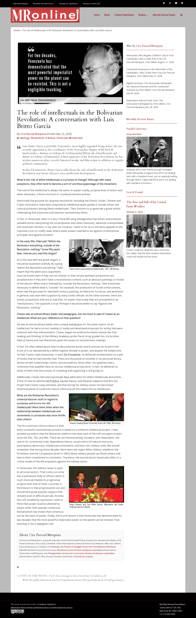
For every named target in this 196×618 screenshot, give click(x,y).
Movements (37, 138)
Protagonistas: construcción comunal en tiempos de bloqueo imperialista (81, 553)
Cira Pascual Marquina (33, 134)
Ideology (25, 138)
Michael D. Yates (134, 211)
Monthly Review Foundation (172, 604)
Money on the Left (91, 3)
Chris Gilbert (151, 62)
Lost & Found (134, 192)
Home (97, 14)
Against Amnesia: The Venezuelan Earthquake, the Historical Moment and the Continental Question (149, 86)
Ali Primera (52, 381)
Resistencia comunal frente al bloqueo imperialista (79, 550)
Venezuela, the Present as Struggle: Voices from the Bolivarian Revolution (83, 546)
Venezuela (62, 138)
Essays (164, 14)
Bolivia (51, 138)
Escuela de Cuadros (84, 556)
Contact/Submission (124, 14)
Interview (77, 138)
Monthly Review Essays (140, 119)
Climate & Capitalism (68, 3)
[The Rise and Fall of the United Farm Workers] (148, 231)
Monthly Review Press (43, 3)
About (107, 14)
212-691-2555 (169, 614)
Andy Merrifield (133, 134)
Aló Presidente (72, 354)
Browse (142, 14)
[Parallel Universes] (149, 152)
